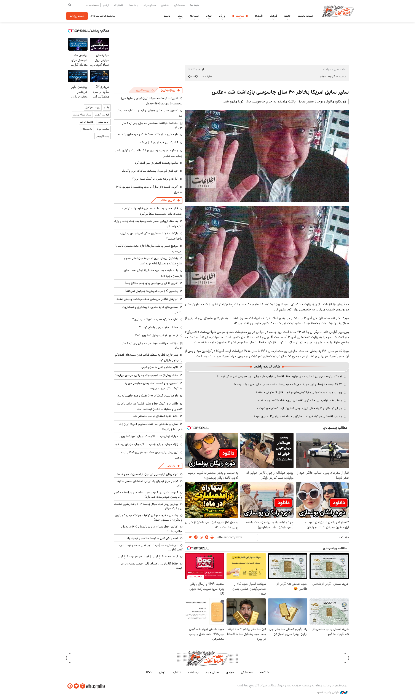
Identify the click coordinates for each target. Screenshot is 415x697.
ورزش (222, 16)
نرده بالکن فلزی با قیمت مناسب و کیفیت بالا (152, 538)
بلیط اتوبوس (102, 136)
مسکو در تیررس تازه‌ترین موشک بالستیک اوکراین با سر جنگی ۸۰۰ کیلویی (148, 153)
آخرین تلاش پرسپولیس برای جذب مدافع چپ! (151, 283)
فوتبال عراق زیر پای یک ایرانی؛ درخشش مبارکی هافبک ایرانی (149, 483)
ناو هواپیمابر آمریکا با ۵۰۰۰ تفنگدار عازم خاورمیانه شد (147, 134)
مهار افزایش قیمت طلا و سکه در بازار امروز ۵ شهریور (149, 436)
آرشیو (106, 5)
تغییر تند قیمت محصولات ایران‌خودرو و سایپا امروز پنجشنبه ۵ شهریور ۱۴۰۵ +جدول (151, 101)
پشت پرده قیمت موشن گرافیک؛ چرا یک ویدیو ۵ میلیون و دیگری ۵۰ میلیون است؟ (148, 517)
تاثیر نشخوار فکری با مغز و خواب (159, 367)
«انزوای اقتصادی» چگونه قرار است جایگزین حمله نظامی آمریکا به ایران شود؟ (298, 416)
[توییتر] (76, 686)
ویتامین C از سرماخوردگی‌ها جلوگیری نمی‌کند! (151, 291)
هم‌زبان (165, 5)
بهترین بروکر (102, 129)
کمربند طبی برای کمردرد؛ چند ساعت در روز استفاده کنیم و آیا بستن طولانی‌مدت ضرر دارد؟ (148, 494)
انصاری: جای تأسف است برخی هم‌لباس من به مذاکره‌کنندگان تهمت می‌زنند (153, 386)
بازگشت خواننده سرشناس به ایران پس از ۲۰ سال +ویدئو (151, 125)
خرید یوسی (103, 122)
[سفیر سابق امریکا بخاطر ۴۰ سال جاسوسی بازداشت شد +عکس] (267, 156)
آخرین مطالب (167, 200)
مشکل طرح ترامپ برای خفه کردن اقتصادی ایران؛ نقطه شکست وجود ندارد (299, 400)
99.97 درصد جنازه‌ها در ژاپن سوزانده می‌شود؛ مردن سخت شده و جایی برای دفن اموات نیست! (288, 384)
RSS (149, 672)
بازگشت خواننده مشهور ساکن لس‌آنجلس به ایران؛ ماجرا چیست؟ (151, 236)
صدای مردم (150, 5)
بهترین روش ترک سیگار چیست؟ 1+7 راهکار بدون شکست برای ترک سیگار (148, 506)
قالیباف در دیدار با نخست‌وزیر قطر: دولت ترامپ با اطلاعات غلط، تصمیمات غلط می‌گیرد (151, 211)
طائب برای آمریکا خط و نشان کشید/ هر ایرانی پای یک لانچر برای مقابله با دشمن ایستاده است (149, 406)
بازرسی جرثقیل (92, 108)
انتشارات (118, 5)
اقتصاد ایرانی (87, 122)
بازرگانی (171, 466)
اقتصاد (259, 16)
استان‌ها (194, 16)
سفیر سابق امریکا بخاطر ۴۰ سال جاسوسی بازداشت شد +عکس (280, 92)
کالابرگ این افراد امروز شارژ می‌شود (158, 142)
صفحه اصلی (340, 69)
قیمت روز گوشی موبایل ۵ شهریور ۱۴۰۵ (156, 335)
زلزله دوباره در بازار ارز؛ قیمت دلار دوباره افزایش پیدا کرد (146, 444)
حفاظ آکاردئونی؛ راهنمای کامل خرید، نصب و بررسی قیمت (151, 565)
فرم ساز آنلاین (102, 115)
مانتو (106, 108)
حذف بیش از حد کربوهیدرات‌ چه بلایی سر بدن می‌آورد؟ (146, 375)
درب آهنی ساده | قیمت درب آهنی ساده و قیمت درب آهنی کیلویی (150, 547)
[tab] (170, 90)
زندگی (180, 16)
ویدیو (167, 16)
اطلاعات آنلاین (338, 11)
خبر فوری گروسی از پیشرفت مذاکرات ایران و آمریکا (150, 170)
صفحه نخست (305, 16)
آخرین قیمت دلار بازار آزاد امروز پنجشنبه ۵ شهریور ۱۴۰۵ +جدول (149, 189)
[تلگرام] (70, 686)
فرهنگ (273, 16)
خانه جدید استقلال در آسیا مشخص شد (155, 416)
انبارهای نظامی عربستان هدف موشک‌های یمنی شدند (147, 299)
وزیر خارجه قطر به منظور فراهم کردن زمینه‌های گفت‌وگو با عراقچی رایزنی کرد (148, 357)
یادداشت (133, 5)
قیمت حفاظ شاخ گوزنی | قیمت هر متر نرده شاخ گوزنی (147, 556)
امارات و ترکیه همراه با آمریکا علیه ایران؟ (155, 178)
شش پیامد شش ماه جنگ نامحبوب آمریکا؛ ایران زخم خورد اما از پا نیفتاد (150, 427)
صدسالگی (179, 5)
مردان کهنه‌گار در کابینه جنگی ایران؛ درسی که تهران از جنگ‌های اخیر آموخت (299, 408)
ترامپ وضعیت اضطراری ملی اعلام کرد (156, 162)
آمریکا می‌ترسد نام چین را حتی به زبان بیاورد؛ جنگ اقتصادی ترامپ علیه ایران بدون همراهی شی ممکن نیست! (279, 376)
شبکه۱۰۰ (194, 5)
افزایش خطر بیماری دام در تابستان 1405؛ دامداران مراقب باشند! (151, 528)
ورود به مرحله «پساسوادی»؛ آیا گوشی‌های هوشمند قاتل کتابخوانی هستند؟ (299, 392)
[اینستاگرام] (82, 686)
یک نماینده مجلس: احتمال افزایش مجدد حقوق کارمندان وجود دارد (152, 273)
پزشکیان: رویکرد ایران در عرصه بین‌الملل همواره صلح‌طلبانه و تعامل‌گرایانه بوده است (152, 261)
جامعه (287, 16)
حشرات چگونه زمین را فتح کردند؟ (158, 327)
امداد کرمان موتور (82, 115)
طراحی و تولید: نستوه (328, 692)
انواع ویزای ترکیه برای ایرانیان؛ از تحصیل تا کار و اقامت (147, 474)
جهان (209, 16)
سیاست (240, 16)
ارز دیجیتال (87, 129)
